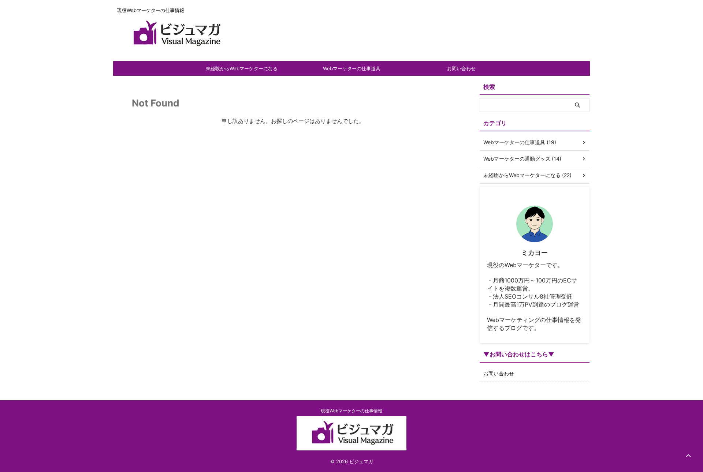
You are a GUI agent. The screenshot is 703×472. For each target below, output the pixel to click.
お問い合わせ (461, 68)
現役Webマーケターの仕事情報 (351, 410)
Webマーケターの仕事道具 (351, 68)
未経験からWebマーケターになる (242, 68)
